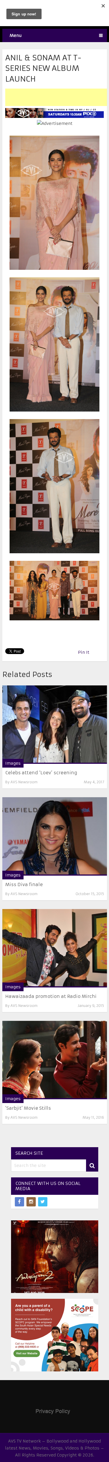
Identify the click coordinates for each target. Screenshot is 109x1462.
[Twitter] (42, 1201)
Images (13, 763)
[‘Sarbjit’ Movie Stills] (54, 1060)
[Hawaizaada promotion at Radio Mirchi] (54, 948)
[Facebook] (19, 1201)
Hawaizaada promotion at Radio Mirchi (51, 996)
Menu (16, 35)
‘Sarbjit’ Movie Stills (28, 1108)
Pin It (83, 652)
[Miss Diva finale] (54, 836)
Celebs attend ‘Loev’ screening (41, 772)
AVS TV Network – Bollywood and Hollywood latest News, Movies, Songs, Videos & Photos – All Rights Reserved (54, 1448)
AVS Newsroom (23, 782)
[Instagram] (31, 1201)
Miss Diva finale (24, 884)
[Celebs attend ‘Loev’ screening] (54, 724)
